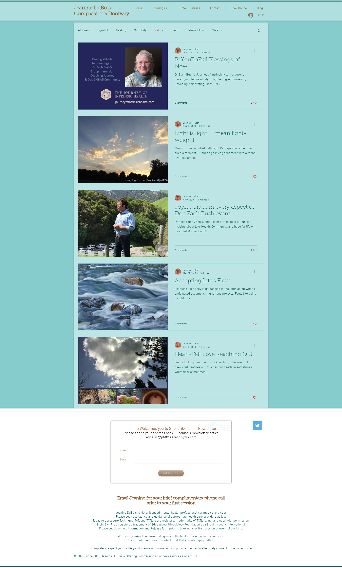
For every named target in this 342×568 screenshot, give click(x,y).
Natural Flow (195, 30)
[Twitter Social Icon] (257, 425)
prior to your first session (170, 503)
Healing (121, 30)
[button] (259, 31)
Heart (175, 30)
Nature (158, 30)
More (215, 30)
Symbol (103, 30)
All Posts (84, 30)
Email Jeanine (131, 498)
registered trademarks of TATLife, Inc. (187, 521)
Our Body (140, 30)
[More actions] (256, 50)
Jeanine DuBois (92, 8)
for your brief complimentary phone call (185, 498)
